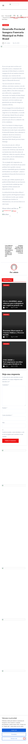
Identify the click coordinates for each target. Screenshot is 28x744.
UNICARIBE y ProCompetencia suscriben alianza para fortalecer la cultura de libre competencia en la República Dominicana (13, 364)
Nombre (4, 408)
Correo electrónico (7, 415)
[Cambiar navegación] (3, 5)
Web (3, 422)
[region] (14, 729)
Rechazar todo (14, 738)
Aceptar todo (14, 730)
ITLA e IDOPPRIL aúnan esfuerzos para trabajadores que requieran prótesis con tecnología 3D (13, 304)
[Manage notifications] (24, 738)
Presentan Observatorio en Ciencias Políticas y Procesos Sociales (13, 333)
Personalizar (14, 734)
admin (8, 43)
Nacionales (5, 25)
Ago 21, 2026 (14, 307)
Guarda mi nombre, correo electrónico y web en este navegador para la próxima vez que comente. (13, 434)
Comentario (5, 384)
